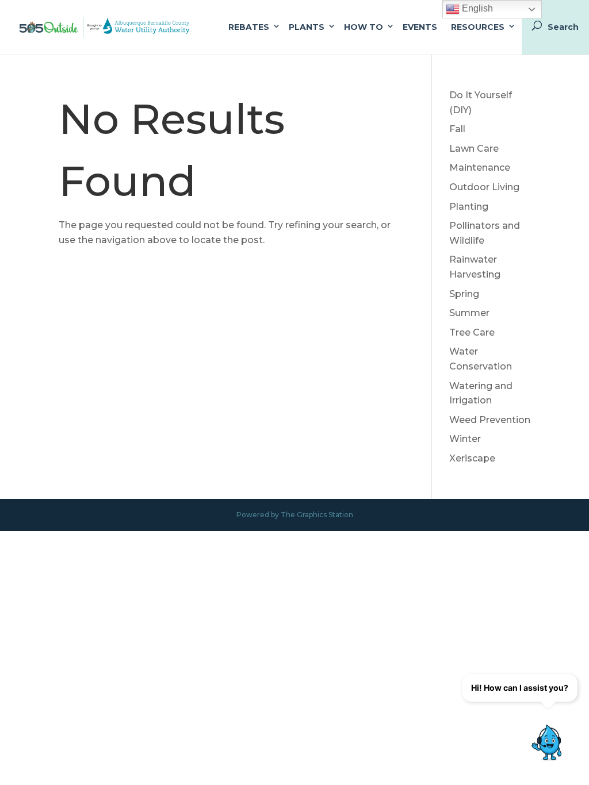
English (476, 8)
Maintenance (479, 167)
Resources (477, 27)
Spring (464, 293)
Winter (465, 438)
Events (420, 27)
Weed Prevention (489, 419)
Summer (469, 312)
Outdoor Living (484, 187)
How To (363, 27)
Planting (468, 206)
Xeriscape (472, 458)
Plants (306, 27)
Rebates (248, 27)
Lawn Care (474, 148)
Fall (457, 129)
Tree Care (472, 332)
